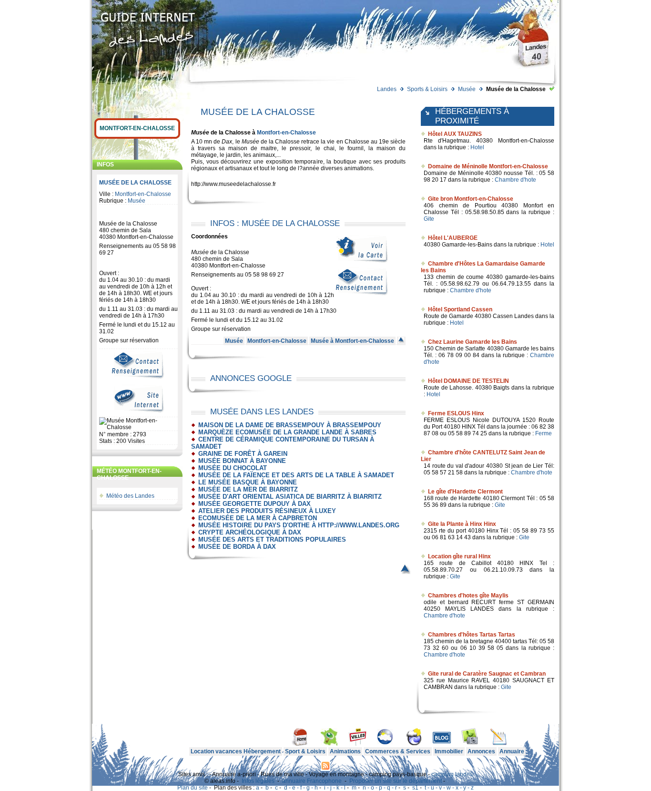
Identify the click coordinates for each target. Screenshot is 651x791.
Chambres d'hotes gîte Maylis (468, 595)
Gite (429, 219)
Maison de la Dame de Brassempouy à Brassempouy (289, 425)
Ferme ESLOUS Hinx (456, 413)
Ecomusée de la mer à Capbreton (257, 518)
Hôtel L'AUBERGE (453, 238)
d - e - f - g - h (301, 787)
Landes (387, 89)
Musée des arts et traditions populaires (272, 539)
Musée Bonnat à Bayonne (242, 460)
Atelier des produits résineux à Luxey (267, 510)
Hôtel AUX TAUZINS (455, 134)
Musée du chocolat (232, 468)
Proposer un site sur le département (395, 781)
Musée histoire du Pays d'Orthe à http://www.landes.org (298, 525)
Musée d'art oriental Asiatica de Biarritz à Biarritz (290, 496)
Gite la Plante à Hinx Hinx (462, 524)
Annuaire (511, 751)
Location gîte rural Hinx (459, 556)
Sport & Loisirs (305, 751)
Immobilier (449, 751)
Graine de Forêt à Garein (242, 453)
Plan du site (192, 787)
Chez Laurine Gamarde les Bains (472, 342)
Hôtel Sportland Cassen (460, 309)
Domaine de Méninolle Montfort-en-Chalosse (488, 166)
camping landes (452, 774)
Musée (467, 89)
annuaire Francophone (312, 781)
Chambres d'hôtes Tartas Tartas (471, 634)
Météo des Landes (130, 496)
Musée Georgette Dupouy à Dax (254, 503)
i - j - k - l (335, 787)
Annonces (481, 751)
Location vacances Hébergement (236, 751)
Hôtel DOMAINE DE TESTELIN (468, 381)
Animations (345, 751)
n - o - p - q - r (380, 787)
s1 (415, 787)
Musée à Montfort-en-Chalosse (352, 341)
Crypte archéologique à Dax (249, 532)
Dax (227, 141)
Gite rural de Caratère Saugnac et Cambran (487, 673)
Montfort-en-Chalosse (137, 128)
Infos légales (258, 781)
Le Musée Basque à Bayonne (247, 482)
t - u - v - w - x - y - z (449, 787)
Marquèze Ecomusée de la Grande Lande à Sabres (287, 432)
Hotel (477, 147)
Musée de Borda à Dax (237, 546)
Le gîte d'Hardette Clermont (465, 491)
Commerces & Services (397, 751)
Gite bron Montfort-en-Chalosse (470, 198)
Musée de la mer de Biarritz (248, 489)
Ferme (543, 433)
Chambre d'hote (515, 179)
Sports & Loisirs (427, 89)
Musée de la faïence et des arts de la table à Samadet (296, 475)
